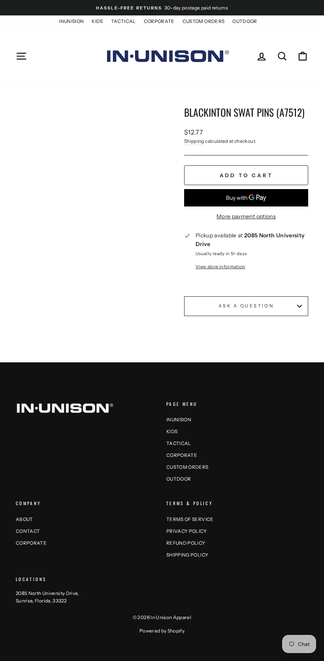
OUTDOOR (244, 21)
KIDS (97, 21)
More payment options (246, 216)
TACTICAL (123, 21)
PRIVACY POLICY (186, 531)
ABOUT (24, 519)
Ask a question (246, 306)
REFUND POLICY (185, 543)
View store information (220, 266)
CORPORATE (159, 21)
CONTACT (28, 531)
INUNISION (71, 21)
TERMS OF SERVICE (190, 519)
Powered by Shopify (162, 631)
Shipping (194, 141)
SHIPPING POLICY (187, 555)
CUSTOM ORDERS (204, 21)
